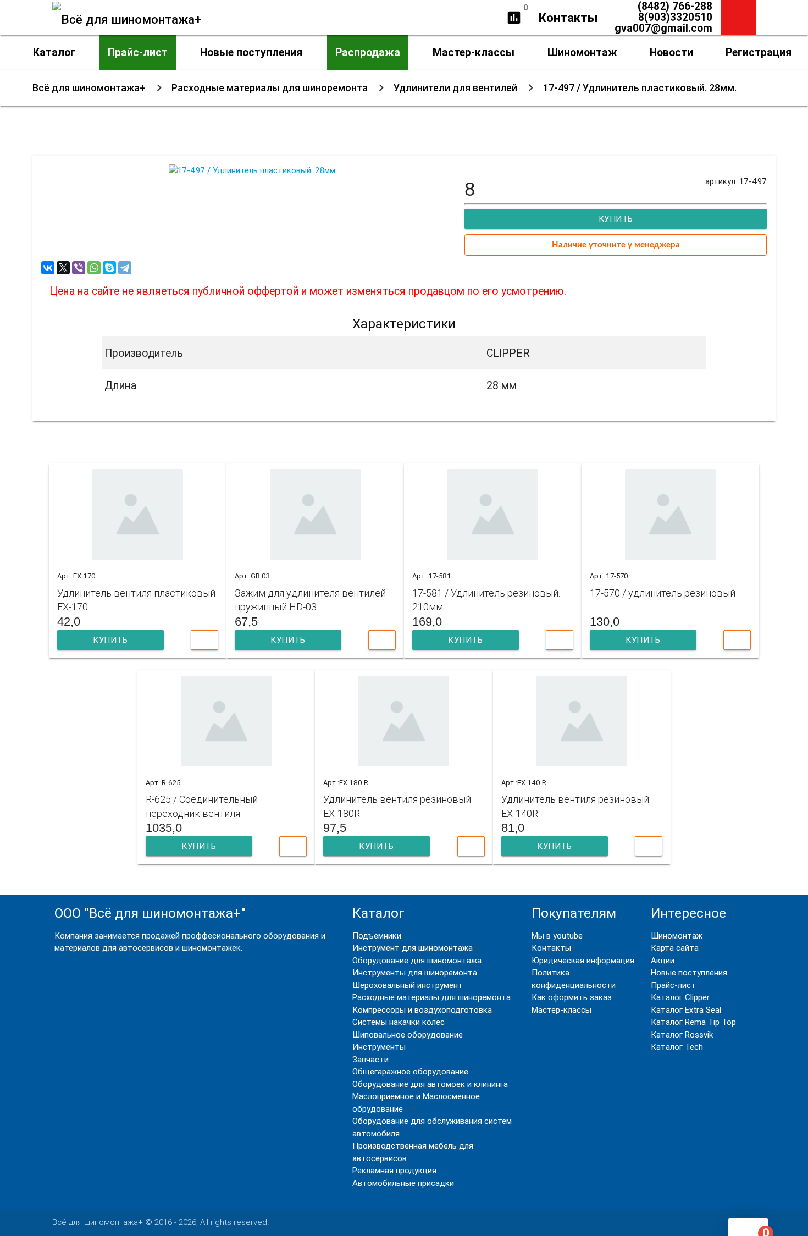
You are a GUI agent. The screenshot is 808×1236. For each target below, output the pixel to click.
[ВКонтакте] (47, 267)
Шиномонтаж (582, 52)
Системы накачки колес (398, 1022)
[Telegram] (124, 267)
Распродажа (367, 52)
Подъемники (376, 935)
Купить (110, 639)
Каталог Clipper (680, 997)
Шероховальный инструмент (407, 985)
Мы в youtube (557, 935)
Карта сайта (675, 947)
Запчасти (370, 1059)
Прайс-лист (138, 52)
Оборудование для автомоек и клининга (430, 1084)
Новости (671, 52)
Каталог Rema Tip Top (693, 1022)
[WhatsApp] (94, 267)
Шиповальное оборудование (407, 1034)
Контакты (568, 17)
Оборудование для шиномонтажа (417, 960)
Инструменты (379, 1046)
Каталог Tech (677, 1046)
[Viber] (78, 267)
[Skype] (109, 267)
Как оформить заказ (572, 997)
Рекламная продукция (394, 1170)
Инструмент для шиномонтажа (412, 947)
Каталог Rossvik (682, 1034)
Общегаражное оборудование (410, 1071)
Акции (662, 960)
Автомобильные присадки (403, 1183)
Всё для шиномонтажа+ (89, 87)
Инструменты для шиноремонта (414, 972)
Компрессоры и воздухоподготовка (422, 1010)
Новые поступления (251, 52)
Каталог (54, 52)
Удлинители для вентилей (455, 87)
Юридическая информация (583, 960)
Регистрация (759, 52)
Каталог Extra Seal (686, 1010)
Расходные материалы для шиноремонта (269, 87)
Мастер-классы (473, 52)
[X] (63, 267)
